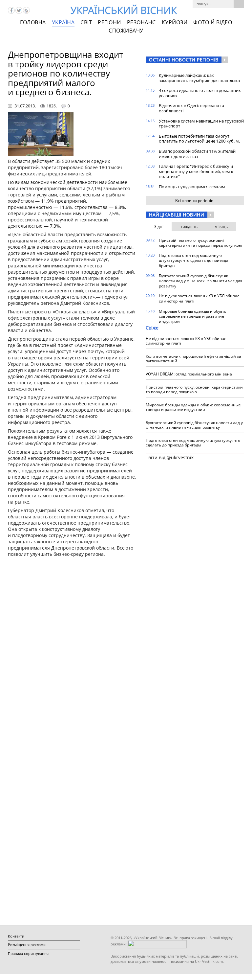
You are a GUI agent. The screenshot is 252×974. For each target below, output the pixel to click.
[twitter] (18, 10)
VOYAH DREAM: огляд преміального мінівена (189, 374)
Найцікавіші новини (176, 215)
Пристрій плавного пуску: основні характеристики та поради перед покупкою (200, 243)
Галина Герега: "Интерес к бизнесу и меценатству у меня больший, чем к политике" (196, 171)
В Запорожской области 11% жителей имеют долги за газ (197, 153)
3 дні (158, 226)
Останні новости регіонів (183, 60)
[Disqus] (72, 655)
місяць (221, 226)
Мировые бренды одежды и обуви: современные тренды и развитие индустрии (192, 316)
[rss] (26, 10)
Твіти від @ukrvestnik (170, 457)
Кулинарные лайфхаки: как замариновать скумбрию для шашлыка (199, 77)
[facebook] (11, 10)
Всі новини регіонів (194, 200)
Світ (86, 22)
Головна (33, 22)
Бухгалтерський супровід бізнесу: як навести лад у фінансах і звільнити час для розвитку (200, 281)
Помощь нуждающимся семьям (192, 187)
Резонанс (141, 22)
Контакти (16, 936)
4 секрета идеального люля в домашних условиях (200, 93)
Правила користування (28, 953)
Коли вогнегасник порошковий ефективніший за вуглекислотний (193, 358)
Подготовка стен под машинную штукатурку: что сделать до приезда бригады (193, 260)
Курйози (175, 22)
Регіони (109, 22)
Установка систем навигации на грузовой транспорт (201, 123)
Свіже (152, 328)
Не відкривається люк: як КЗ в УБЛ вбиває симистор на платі (199, 298)
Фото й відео (212, 22)
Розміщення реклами (27, 944)
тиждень (189, 226)
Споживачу (126, 30)
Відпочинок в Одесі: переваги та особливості (191, 108)
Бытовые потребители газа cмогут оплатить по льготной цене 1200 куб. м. (199, 138)
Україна (63, 22)
